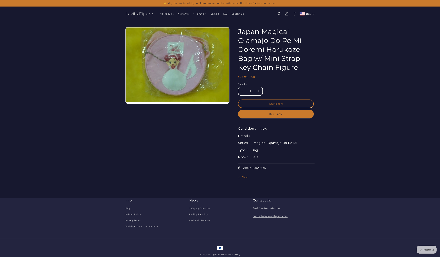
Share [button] (245, 177)
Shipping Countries (200, 208)
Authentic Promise (199, 220)
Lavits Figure (211, 255)
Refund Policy (133, 214)
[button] (185, 13)
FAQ (127, 208)
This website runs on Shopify (228, 255)
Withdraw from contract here (141, 226)
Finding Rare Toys (199, 214)
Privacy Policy (132, 220)
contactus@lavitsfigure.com (270, 216)
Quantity (242, 84)
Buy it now (275, 114)
